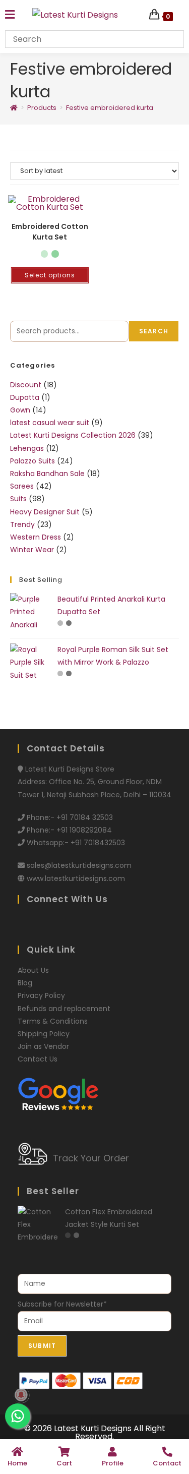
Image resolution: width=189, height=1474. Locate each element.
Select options (50, 275)
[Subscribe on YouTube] (112, 924)
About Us (33, 970)
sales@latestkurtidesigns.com (79, 865)
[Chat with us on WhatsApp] (77, 924)
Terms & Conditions (53, 1021)
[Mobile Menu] (10, 15)
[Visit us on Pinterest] (59, 924)
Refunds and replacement (64, 1009)
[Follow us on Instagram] (94, 924)
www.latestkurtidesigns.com (76, 878)
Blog (25, 983)
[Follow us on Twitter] (41, 924)
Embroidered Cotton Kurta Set (50, 231)
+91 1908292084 (84, 830)
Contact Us (37, 1059)
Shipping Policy (44, 1034)
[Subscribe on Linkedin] (128, 924)
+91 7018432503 (98, 843)
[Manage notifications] (21, 1395)
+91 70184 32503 (84, 817)
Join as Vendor (43, 1046)
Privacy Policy (41, 995)
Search (153, 331)
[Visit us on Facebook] (24, 924)
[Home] (14, 107)
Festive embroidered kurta (109, 107)
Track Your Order (91, 1158)
